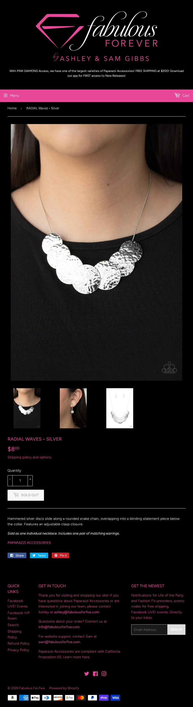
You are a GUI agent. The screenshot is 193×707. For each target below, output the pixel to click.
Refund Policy (18, 643)
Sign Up (176, 629)
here (85, 657)
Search (13, 625)
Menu (14, 95)
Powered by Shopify (64, 688)
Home (12, 108)
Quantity (14, 470)
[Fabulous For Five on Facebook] (95, 674)
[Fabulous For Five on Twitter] (86, 674)
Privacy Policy (18, 650)
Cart (185, 95)
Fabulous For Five (32, 688)
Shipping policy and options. (30, 457)
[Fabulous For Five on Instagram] (104, 674)
